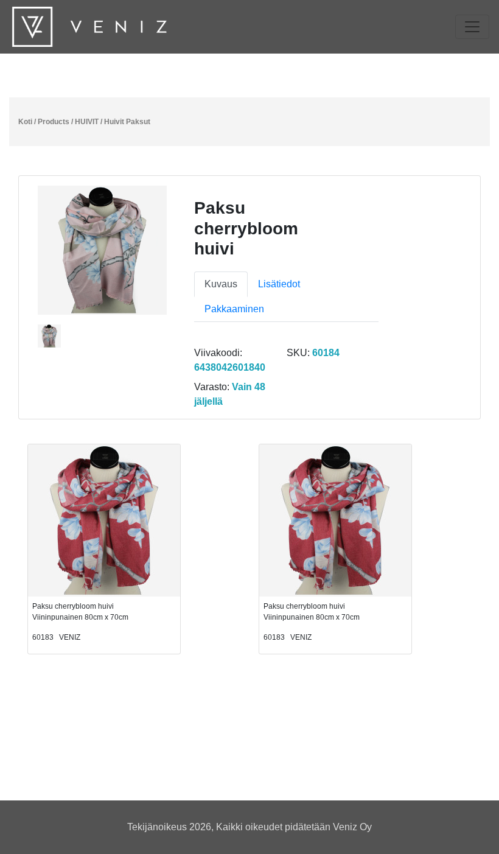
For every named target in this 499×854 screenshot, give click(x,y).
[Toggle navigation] (472, 27)
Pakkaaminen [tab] (234, 309)
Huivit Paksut (127, 121)
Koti (25, 121)
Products (53, 121)
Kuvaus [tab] (220, 284)
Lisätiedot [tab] (279, 284)
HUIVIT (87, 121)
